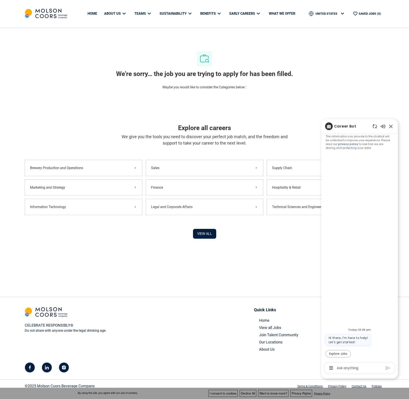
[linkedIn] (47, 367)
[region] (359, 247)
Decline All (248, 393)
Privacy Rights (301, 393)
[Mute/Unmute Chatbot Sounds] (383, 126)
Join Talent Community (278, 335)
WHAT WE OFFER (282, 13)
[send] (388, 368)
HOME (92, 13)
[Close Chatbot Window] (391, 126)
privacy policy (348, 144)
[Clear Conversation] (375, 126)
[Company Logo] (46, 13)
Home (264, 320)
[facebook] (30, 367)
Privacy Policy (337, 386)
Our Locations (270, 342)
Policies (377, 386)
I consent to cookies (223, 393)
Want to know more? (273, 393)
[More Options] (331, 367)
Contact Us (359, 386)
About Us (267, 349)
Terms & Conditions (310, 386)
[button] (204, 234)
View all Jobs (270, 327)
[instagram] (64, 367)
